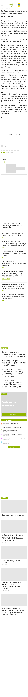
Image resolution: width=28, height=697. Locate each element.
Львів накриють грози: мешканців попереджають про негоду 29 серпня (14, 363)
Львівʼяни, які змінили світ (9, 404)
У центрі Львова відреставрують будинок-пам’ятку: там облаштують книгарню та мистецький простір (12, 384)
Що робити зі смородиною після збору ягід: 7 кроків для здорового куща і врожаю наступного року (13, 372)
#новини (6, 142)
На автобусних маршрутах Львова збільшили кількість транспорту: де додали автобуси (14, 296)
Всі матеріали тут (14, 414)
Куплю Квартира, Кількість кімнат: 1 (11, 562)
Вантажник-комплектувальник (13, 515)
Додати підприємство (14, 447)
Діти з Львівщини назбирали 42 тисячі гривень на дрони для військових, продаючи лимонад (13, 286)
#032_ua (10, 142)
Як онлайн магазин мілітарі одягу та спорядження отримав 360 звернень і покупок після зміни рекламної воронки (13, 274)
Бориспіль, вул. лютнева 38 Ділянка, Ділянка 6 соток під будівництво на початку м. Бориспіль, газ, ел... (12, 585)
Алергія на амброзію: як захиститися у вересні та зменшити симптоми (14, 263)
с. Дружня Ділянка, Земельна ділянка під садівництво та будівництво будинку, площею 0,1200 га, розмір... (12, 538)
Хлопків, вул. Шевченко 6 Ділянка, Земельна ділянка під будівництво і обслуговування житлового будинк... (13, 611)
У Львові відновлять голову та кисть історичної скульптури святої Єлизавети (14, 253)
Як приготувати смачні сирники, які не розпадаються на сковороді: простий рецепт (13, 354)
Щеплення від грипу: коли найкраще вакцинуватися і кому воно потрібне (13, 225)
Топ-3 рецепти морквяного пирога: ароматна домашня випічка (14, 234)
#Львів (2, 142)
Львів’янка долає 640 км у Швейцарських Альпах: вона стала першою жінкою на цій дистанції (14, 243)
